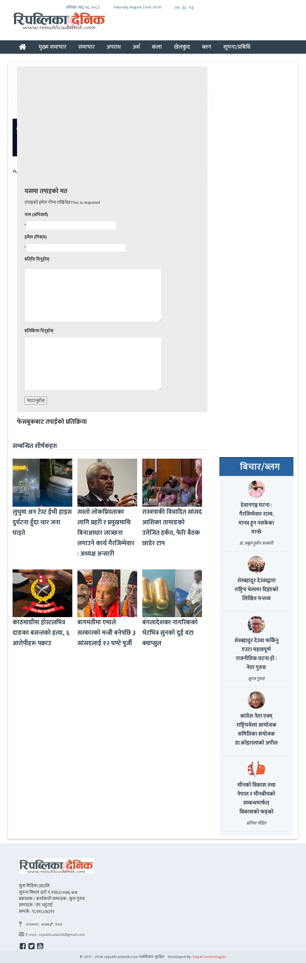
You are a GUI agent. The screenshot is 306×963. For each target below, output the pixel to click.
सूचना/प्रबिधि (236, 47)
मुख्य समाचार (52, 47)
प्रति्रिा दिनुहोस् (37, 259)
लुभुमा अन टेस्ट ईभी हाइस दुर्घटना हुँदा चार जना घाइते (42, 522)
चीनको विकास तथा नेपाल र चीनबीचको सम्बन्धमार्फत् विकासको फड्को (256, 798)
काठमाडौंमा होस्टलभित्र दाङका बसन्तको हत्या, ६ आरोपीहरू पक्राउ (41, 632)
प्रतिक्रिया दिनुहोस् (39, 331)
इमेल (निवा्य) (36, 237)
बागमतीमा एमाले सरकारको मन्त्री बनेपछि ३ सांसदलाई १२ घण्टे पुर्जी (106, 632)
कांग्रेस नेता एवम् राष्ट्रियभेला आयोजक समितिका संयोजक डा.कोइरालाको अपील (256, 730)
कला (157, 47)
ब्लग (206, 47)
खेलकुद (182, 47)
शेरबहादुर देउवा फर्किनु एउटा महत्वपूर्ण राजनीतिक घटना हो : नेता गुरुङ (256, 654)
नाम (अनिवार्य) (36, 215)
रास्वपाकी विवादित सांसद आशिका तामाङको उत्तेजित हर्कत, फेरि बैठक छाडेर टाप (172, 527)
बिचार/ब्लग (260, 467)
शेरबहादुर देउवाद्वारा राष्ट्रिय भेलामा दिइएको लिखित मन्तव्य (256, 589)
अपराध (114, 47)
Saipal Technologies (209, 956)
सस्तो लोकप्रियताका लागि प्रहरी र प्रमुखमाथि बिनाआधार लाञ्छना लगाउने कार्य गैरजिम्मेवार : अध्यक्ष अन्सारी (105, 533)
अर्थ (136, 47)
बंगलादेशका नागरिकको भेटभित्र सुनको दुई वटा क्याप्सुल (170, 632)
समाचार (86, 47)
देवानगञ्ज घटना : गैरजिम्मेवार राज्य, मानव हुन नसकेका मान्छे (256, 519)
